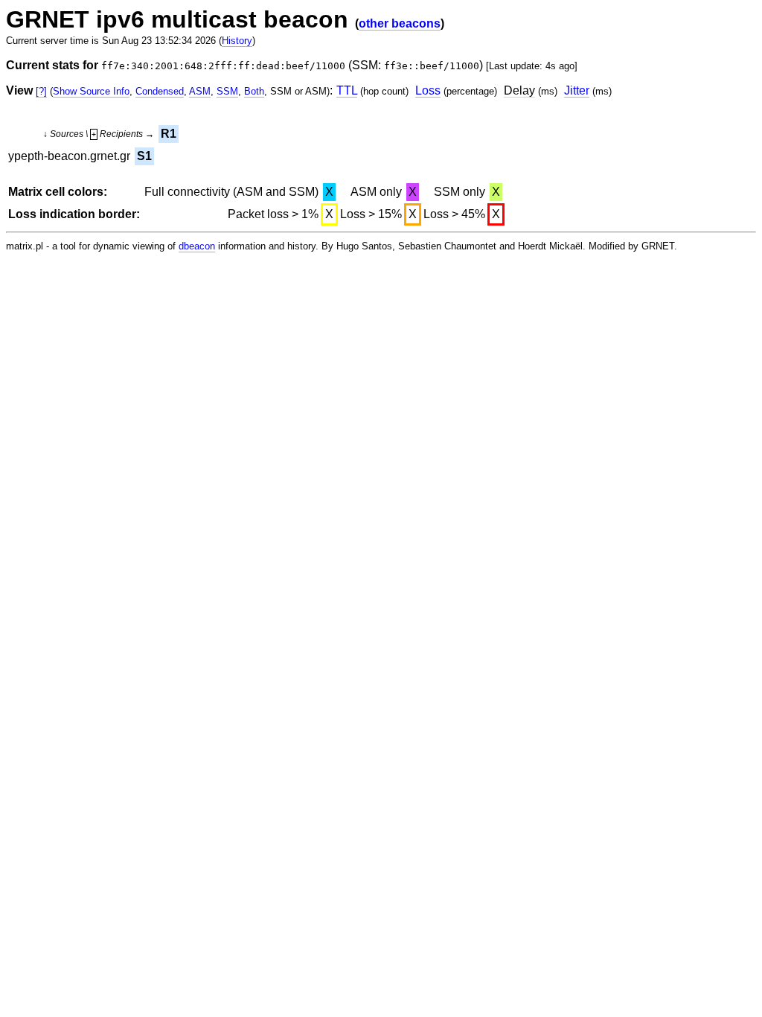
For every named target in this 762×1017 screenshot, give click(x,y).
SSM (227, 91)
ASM (200, 91)
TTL (346, 90)
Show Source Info (91, 91)
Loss (428, 90)
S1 (144, 156)
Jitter (576, 90)
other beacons (400, 23)
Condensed (159, 91)
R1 (168, 133)
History (237, 40)
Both (254, 91)
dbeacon (197, 246)
